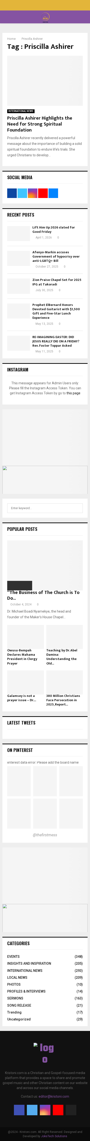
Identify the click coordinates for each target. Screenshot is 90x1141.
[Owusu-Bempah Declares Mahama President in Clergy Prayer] (25, 637)
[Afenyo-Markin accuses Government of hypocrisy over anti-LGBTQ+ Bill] (18, 258)
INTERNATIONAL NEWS (20, 111)
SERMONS (15, 998)
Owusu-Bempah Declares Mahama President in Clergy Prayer (22, 657)
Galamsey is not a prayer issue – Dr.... (21, 698)
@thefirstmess (45, 835)
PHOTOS (14, 984)
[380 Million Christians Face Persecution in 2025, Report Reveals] (64, 682)
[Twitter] (32, 1110)
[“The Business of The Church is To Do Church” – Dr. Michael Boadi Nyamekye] (45, 565)
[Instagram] (45, 1110)
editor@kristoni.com (54, 1096)
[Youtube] (58, 1110)
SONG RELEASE (19, 1005)
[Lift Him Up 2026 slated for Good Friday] (18, 233)
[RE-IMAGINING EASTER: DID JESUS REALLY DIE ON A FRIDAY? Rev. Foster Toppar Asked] (18, 343)
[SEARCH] (78, 508)
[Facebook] (19, 1110)
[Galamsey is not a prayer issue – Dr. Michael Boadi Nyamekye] (25, 682)
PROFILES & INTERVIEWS (26, 991)
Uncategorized (19, 1019)
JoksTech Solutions (54, 1136)
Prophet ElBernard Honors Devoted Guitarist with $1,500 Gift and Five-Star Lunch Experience (56, 311)
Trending (14, 1012)
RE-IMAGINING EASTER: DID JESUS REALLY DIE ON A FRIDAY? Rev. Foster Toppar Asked (55, 341)
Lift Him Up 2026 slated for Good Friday (53, 229)
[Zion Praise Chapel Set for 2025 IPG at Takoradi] (18, 286)
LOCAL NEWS (17, 977)
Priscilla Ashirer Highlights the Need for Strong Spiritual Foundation (39, 124)
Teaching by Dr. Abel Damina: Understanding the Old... (61, 657)
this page (73, 393)
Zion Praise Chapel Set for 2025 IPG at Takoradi (56, 282)
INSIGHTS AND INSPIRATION (29, 963)
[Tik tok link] (55, 6)
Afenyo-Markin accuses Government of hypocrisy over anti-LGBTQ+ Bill (56, 256)
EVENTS (13, 956)
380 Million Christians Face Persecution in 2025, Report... (63, 700)
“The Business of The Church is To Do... (43, 595)
